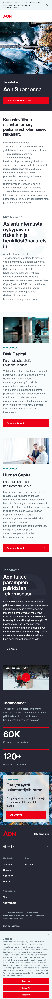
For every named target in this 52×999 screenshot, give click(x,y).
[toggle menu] (47, 16)
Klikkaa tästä (8, 5)
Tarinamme (8, 864)
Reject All (26, 988)
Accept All (26, 995)
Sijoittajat (8, 875)
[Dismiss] (47, 5)
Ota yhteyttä (9, 902)
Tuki (5, 897)
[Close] (49, 934)
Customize (26, 981)
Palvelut (29, 864)
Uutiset (7, 881)
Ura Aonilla (8, 870)
